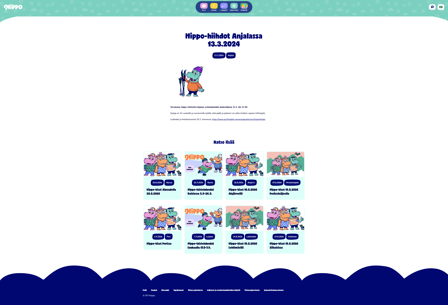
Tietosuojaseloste (252, 290)
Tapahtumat (178, 290)
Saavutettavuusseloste (274, 290)
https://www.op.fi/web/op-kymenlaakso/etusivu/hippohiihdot (238, 119)
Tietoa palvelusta (195, 290)
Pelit (145, 290)
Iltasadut (165, 290)
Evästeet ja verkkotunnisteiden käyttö (223, 290)
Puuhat (154, 290)
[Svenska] (441, 7)
